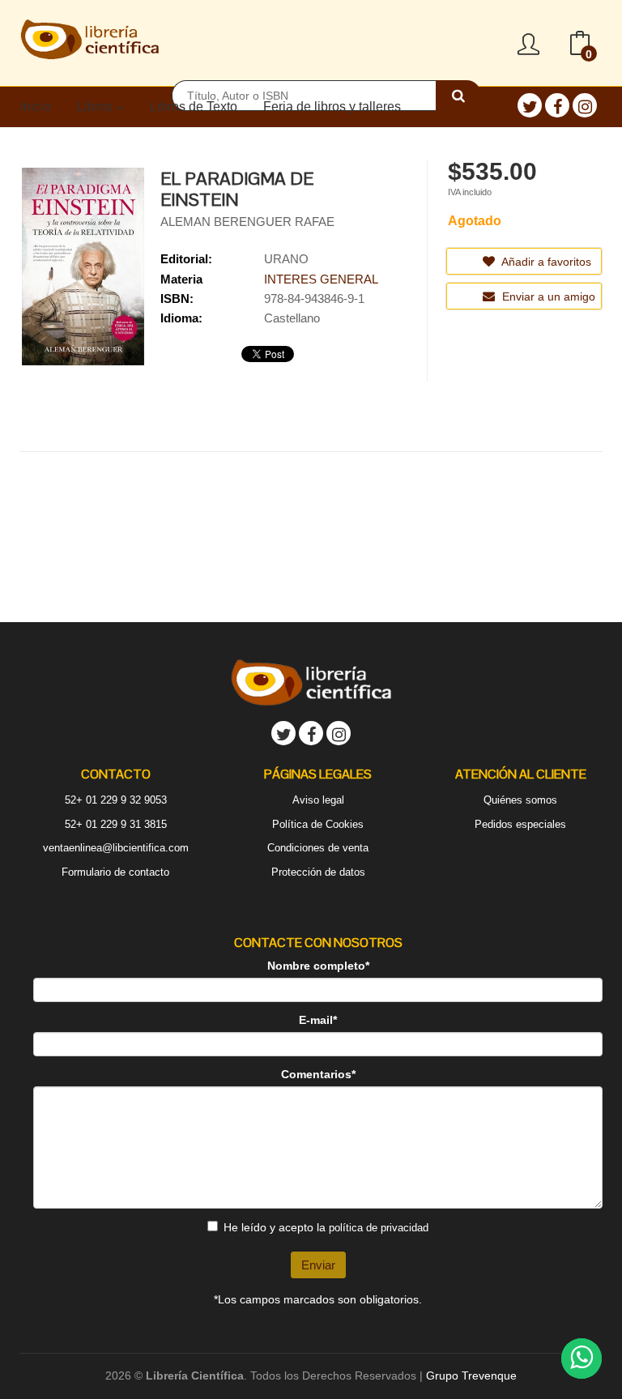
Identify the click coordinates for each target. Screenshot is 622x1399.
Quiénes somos (520, 800)
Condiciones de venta (318, 848)
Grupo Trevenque (471, 1375)
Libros (96, 106)
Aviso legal (318, 800)
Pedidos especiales (520, 824)
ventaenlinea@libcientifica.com (116, 848)
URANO (286, 259)
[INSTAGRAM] (585, 105)
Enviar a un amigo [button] (547, 296)
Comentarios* (318, 1074)
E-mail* (318, 1020)
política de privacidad (378, 1228)
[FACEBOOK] (557, 105)
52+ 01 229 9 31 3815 (116, 824)
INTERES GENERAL (321, 279)
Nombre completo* (318, 965)
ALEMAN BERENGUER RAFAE (247, 221)
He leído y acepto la (326, 1227)
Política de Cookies (318, 824)
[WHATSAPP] (581, 1358)
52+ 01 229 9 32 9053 (116, 800)
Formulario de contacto (115, 872)
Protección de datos (318, 872)
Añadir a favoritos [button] (545, 261)
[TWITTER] (530, 105)
